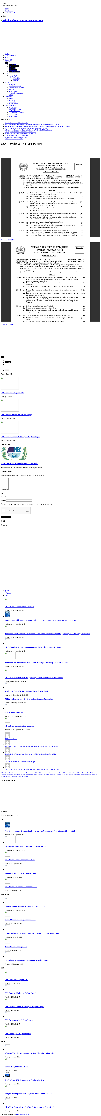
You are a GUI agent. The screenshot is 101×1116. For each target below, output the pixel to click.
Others (11, 95)
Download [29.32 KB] (8, 240)
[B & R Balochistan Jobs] (7, 708)
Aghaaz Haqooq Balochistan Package (29, 774)
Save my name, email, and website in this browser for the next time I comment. (27, 504)
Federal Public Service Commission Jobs (71, 774)
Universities (12, 102)
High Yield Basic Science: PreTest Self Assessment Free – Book (30, 1107)
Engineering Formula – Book (17, 1067)
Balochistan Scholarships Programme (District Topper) (27, 960)
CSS (6, 63)
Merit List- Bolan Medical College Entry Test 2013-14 (26, 691)
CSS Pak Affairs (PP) (24, 776)
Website (3, 500)
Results (18, 774)
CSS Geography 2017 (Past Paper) (19, 1020)
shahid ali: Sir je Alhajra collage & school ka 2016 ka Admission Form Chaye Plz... (31, 754)
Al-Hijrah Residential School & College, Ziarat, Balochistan (29, 699)
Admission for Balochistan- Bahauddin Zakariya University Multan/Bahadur (28, 130)
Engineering (12, 84)
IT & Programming (15, 86)
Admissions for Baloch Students (55, 772)
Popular (7, 592)
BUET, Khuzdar (14, 107)
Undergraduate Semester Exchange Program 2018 (20, 132)
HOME (7, 9)
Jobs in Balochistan (30, 772)
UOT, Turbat (13, 116)
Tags (6, 595)
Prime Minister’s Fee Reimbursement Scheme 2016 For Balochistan (32, 933)
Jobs (4, 772)
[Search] (1, 16)
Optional (15, 80)
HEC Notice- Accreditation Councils (16, 123)
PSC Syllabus (13, 75)
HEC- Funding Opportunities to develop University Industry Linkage (26, 128)
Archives (3, 815)
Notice (11, 98)
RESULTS (8, 61)
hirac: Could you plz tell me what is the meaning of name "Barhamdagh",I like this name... (33, 769)
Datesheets (12, 100)
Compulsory (16, 79)
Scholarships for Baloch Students (76, 772)
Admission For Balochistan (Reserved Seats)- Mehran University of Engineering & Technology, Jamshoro (38, 126)
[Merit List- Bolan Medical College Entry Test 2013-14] (7, 687)
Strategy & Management (16, 93)
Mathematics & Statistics (16, 87)
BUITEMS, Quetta (15, 109)
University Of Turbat (5, 776)
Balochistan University (48, 774)
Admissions (45, 772)
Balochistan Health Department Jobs (16, 137)
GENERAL (8, 96)
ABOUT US (9, 11)
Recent (7, 590)
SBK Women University (16, 112)
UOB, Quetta (13, 114)
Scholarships (66, 772)
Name (3, 493)
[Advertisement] (50, 1)
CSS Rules (12, 68)
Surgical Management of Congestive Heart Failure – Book (28, 1094)
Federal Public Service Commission (89, 774)
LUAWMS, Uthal (14, 111)
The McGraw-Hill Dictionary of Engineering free (24, 1080)
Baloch (7, 772)
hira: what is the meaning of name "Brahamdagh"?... (21, 762)
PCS (6, 73)
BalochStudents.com (22, 1114)
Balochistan (40, 774)
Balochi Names (13, 104)
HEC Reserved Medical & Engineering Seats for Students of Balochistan (34, 678)
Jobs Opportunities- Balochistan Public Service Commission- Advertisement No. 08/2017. (33, 124)
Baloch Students (12, 772)
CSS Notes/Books (14, 71)
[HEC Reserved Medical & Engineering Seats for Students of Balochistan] (7, 674)
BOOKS (7, 82)
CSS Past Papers (14, 66)
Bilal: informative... (11, 739)
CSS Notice (12, 64)
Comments (8, 594)
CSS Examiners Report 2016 (14, 139)
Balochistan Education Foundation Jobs (21, 887)
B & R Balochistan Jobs (14, 712)
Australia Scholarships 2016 (16, 947)
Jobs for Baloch (38, 772)
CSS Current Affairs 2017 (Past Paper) (16, 415)
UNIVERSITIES (10, 105)
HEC (55, 774)
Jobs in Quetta (13, 774)
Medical (11, 89)
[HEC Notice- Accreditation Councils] (7, 722)
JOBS (6, 57)
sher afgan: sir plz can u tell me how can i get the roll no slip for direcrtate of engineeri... (32, 746)
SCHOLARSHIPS (11, 55)
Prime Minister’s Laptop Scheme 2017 (17, 135)
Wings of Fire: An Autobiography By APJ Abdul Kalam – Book (31, 1053)
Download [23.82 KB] (8, 324)
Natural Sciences (14, 91)
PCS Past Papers (14, 77)
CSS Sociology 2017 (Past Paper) (18, 1034)
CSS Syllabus (13, 70)
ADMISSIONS (9, 59)
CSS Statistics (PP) (15, 776)
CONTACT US (10, 12)
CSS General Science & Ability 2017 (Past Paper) (20, 437)
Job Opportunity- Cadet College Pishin (20, 873)
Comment (4, 490)
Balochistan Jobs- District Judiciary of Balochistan (20, 133)
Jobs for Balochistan (21, 772)
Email (3, 497)
